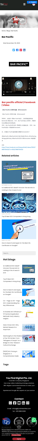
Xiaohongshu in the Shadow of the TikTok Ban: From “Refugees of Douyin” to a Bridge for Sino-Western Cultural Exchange (12, 340)
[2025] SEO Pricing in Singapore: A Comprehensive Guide (11, 353)
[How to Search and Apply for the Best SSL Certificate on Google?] (19, 229)
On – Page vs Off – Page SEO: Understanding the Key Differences (11, 303)
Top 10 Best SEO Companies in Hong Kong (16, 216)
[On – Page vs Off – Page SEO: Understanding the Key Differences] (28, 303)
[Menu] (24, 4)
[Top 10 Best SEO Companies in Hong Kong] (19, 203)
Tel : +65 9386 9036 (19, 411)
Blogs (8, 31)
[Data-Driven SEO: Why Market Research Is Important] (28, 327)
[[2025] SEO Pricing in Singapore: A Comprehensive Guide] (28, 354)
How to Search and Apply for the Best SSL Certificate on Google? (12, 292)
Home (3, 31)
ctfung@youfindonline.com (21, 409)
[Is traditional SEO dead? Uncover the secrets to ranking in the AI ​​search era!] (19, 172)
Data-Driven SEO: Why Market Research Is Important (11, 327)
